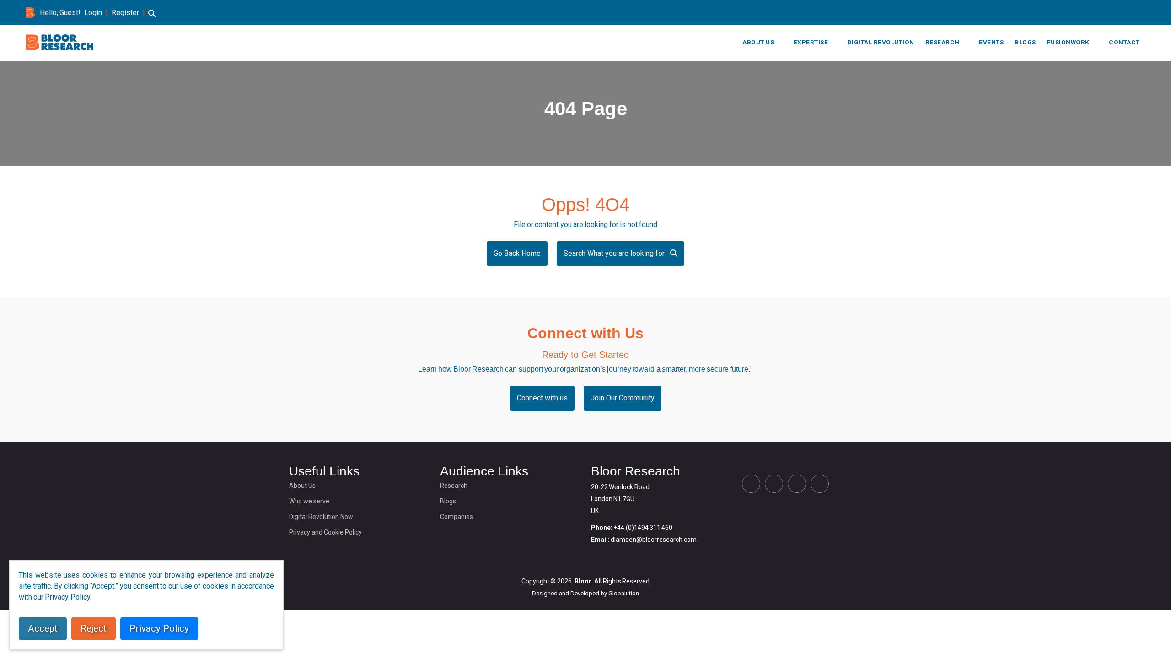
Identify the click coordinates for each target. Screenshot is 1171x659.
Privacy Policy (159, 628)
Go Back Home (517, 253)
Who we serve (309, 501)
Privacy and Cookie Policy (325, 532)
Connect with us (542, 398)
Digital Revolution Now (321, 516)
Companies (456, 516)
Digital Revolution (881, 42)
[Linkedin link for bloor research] (1113, 12)
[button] (152, 18)
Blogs (1025, 42)
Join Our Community (623, 398)
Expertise (811, 42)
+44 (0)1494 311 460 (642, 527)
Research (942, 42)
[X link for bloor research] (1098, 12)
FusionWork (1068, 42)
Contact (1124, 42)
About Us (758, 42)
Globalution (623, 593)
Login (93, 12)
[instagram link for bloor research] (1128, 12)
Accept (43, 628)
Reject (94, 628)
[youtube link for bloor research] (1142, 12)
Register (125, 12)
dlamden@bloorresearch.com (654, 539)
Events (991, 42)
